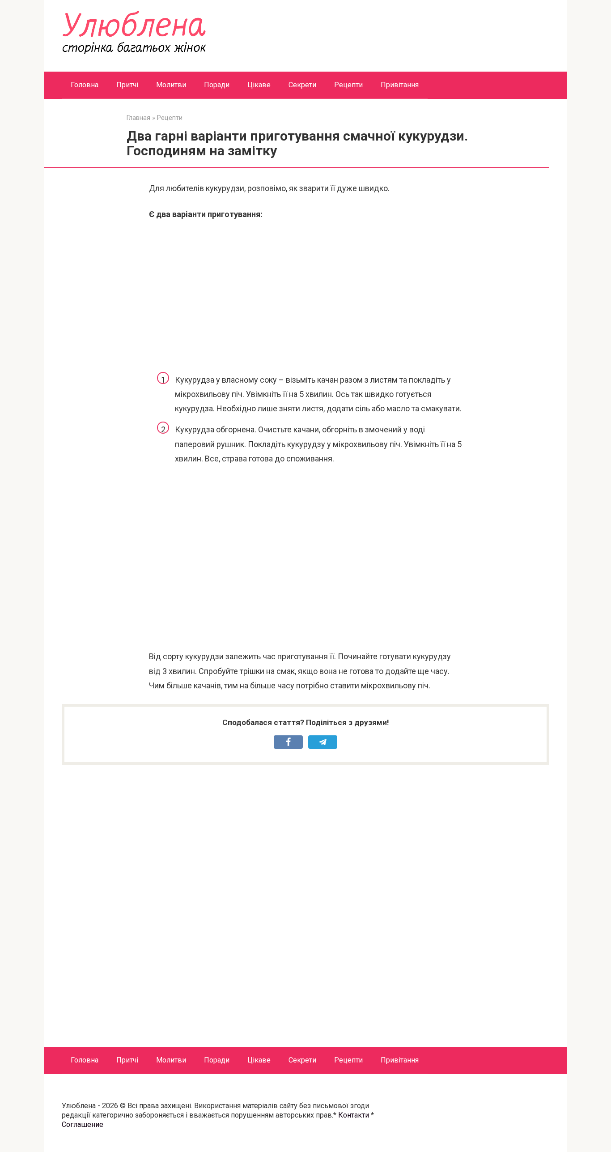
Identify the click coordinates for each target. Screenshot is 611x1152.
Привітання (400, 85)
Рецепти (348, 85)
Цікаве (259, 85)
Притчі (127, 85)
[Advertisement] (305, 295)
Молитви (171, 85)
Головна (84, 85)
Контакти (353, 1115)
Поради (216, 85)
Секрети (302, 85)
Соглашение (82, 1124)
